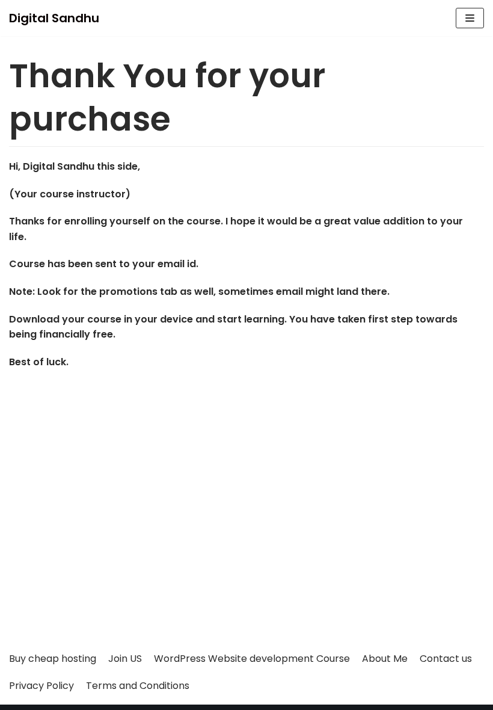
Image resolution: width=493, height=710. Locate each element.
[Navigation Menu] (470, 18)
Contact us (446, 658)
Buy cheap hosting (52, 658)
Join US (125, 658)
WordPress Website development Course (252, 658)
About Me (385, 658)
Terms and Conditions (137, 686)
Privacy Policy (41, 686)
